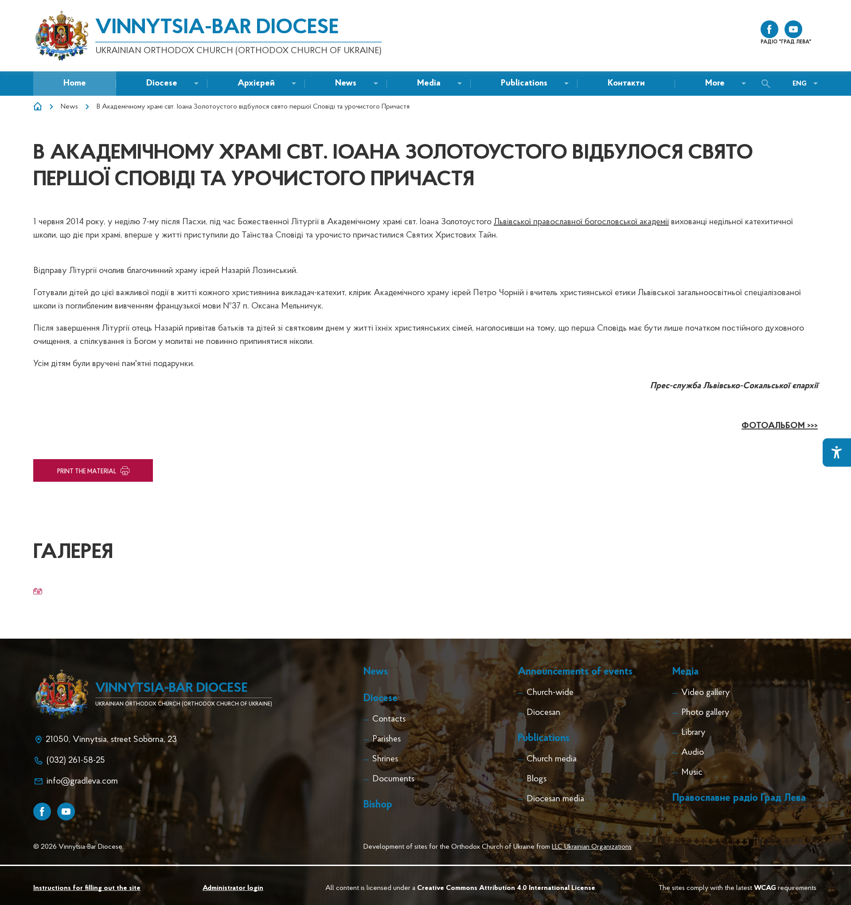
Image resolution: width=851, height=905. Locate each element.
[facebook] (769, 29)
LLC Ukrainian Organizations (592, 846)
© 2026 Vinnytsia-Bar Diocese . (79, 846)
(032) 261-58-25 (76, 760)
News (69, 106)
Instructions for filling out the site (87, 888)
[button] (346, 83)
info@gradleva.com (82, 781)
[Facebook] (42, 811)
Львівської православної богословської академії (581, 222)
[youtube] (793, 29)
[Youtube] (66, 811)
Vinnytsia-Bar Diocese (217, 28)
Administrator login (233, 888)
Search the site (768, 84)
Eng (799, 83)
